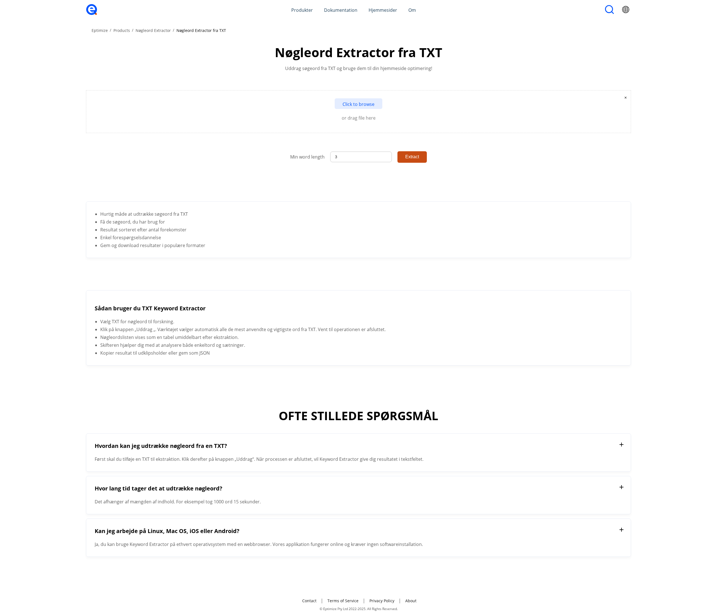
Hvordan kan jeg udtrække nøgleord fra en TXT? (161, 446)
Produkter (302, 10)
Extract (412, 156)
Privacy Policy (381, 600)
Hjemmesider (383, 10)
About (410, 600)
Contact (309, 600)
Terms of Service (342, 600)
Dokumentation (340, 10)
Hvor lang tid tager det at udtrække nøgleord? (158, 488)
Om (412, 10)
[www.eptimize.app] (91, 13)
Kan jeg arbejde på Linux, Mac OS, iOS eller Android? (167, 531)
